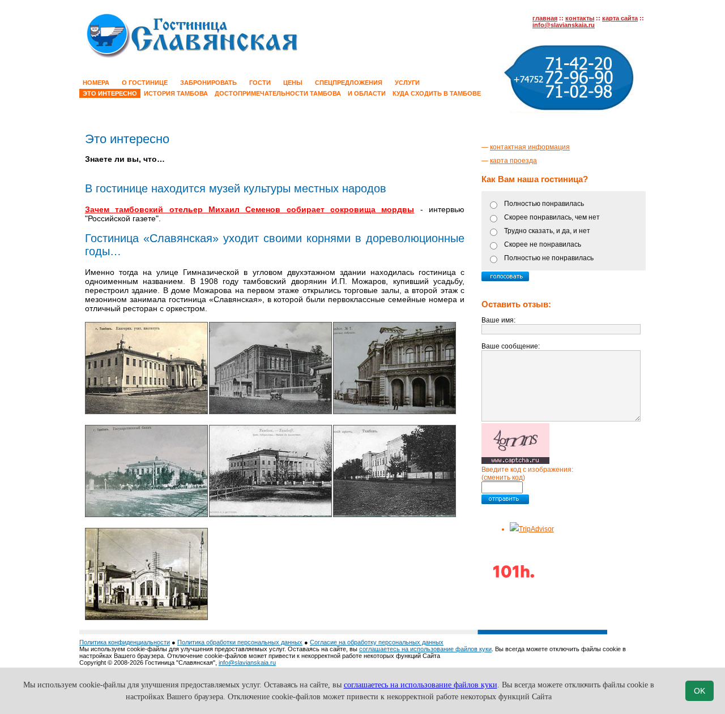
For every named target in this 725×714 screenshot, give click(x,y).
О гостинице (145, 82)
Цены (292, 82)
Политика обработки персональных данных (239, 642)
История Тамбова (176, 93)
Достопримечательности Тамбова (278, 93)
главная (544, 18)
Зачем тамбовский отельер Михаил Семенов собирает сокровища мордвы (249, 209)
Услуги (407, 82)
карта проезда (513, 161)
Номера (96, 82)
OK (699, 690)
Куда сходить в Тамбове (437, 93)
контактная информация (530, 147)
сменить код (503, 477)
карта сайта (620, 18)
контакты (579, 18)
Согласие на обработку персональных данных (376, 642)
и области (367, 93)
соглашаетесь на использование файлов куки (425, 649)
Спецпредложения (348, 82)
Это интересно (110, 93)
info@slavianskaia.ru (563, 24)
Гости (260, 82)
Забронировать (208, 82)
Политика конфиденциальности (124, 642)
